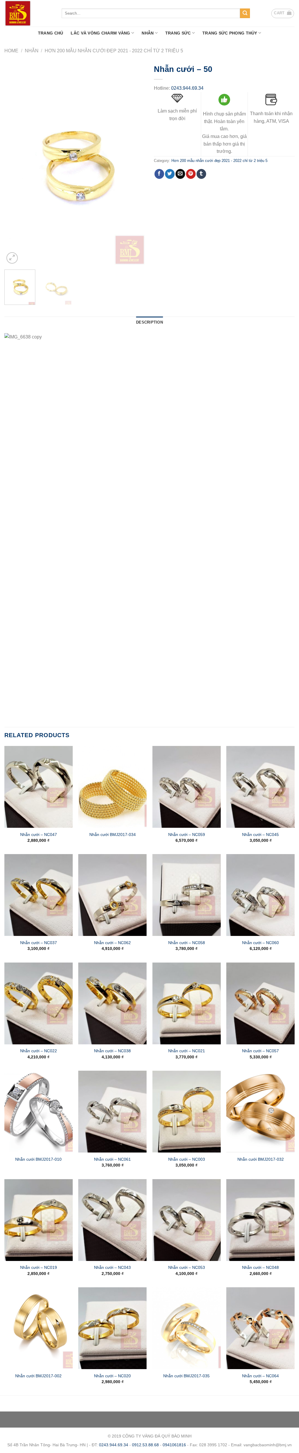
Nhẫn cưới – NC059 (186, 834)
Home (11, 50)
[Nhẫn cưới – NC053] (186, 1220)
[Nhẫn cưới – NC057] (260, 1003)
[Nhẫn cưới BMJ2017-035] (186, 1328)
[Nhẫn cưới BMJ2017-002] (38, 1328)
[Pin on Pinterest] (191, 174)
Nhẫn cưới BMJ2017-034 (112, 834)
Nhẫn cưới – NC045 (260, 834)
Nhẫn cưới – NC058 (186, 942)
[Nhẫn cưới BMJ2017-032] (260, 1112)
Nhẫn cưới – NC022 (38, 1050)
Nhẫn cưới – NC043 (112, 1267)
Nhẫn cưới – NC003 (186, 1159)
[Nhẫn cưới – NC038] (112, 1003)
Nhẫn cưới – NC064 (260, 1375)
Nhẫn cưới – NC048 (260, 1267)
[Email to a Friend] (180, 174)
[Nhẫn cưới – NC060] (260, 895)
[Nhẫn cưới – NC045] (260, 787)
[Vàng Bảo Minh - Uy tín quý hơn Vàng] (28, 13)
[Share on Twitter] (170, 174)
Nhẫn (148, 33)
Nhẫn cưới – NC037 (38, 942)
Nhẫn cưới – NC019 (38, 1267)
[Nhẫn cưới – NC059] (186, 787)
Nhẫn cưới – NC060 (260, 942)
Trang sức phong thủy (229, 33)
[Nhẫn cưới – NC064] (260, 1328)
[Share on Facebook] (159, 174)
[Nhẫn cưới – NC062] (112, 895)
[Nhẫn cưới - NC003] (186, 1112)
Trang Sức (178, 33)
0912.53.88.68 (145, 1444)
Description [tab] (149, 322)
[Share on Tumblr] (201, 174)
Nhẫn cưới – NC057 (260, 1050)
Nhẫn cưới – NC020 (112, 1375)
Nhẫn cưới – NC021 (186, 1050)
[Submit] (245, 13)
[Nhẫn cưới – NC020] (112, 1328)
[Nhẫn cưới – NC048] (260, 1220)
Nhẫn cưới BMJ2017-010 (38, 1159)
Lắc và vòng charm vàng (100, 33)
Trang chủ (50, 33)
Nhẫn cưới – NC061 (112, 1159)
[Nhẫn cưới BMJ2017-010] (38, 1112)
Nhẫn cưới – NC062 (112, 942)
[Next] (135, 163)
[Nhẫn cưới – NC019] (38, 1220)
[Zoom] (12, 258)
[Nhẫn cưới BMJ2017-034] (112, 787)
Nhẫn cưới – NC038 (112, 1050)
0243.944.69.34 (187, 88)
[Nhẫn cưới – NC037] (38, 895)
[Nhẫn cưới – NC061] (112, 1112)
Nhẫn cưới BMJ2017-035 (186, 1375)
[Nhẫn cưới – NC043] (112, 1220)
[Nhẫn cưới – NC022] (38, 1003)
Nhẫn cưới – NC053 (186, 1267)
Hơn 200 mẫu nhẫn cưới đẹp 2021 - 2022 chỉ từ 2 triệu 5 (114, 50)
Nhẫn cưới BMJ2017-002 (38, 1375)
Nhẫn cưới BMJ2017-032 (260, 1159)
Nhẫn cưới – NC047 (38, 834)
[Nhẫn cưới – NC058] (186, 895)
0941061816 (174, 1444)
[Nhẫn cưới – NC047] (38, 787)
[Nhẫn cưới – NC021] (186, 1003)
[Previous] (14, 163)
